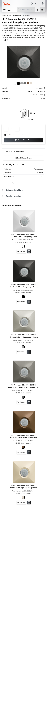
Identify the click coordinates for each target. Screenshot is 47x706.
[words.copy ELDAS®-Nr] (44, 88)
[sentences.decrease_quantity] (6, 129)
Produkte (8, 15)
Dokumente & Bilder (14, 190)
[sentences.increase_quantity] (17, 129)
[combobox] (31, 9)
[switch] (6, 135)
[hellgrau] (22, 83)
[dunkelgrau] (25, 83)
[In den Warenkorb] (29, 251)
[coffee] (28, 83)
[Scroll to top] (41, 700)
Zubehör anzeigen (13, 196)
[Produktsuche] (18, 9)
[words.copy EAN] (44, 95)
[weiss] (15, 83)
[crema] (31, 83)
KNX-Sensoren (26, 15)
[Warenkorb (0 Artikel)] (42, 10)
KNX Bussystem (17, 15)
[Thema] (32, 3)
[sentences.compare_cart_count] (37, 9)
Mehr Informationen (14, 152)
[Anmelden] (43, 3)
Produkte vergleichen (24, 158)
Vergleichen (21, 251)
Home (3, 15)
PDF (44, 98)
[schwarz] (18, 83)
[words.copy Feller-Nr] (44, 91)
